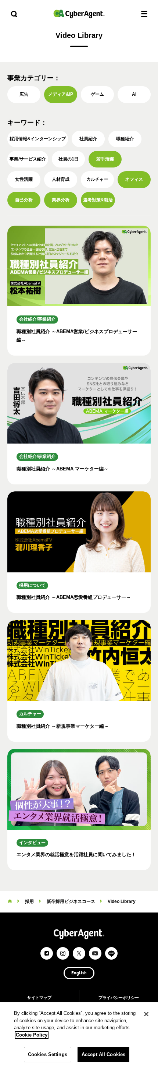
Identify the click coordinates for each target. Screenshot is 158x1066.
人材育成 (60, 179)
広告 (23, 94)
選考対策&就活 (98, 199)
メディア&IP (60, 94)
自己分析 (24, 199)
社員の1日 (68, 159)
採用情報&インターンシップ (38, 138)
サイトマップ (39, 997)
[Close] (146, 1014)
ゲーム (97, 94)
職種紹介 (125, 138)
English (79, 973)
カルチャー (97, 179)
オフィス (134, 179)
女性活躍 (24, 179)
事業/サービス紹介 (28, 159)
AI (134, 94)
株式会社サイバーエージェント (79, 14)
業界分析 (60, 199)
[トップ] (9, 901)
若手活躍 (105, 159)
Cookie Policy (31, 1035)
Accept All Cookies (103, 1054)
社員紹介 (88, 138)
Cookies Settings (47, 1054)
